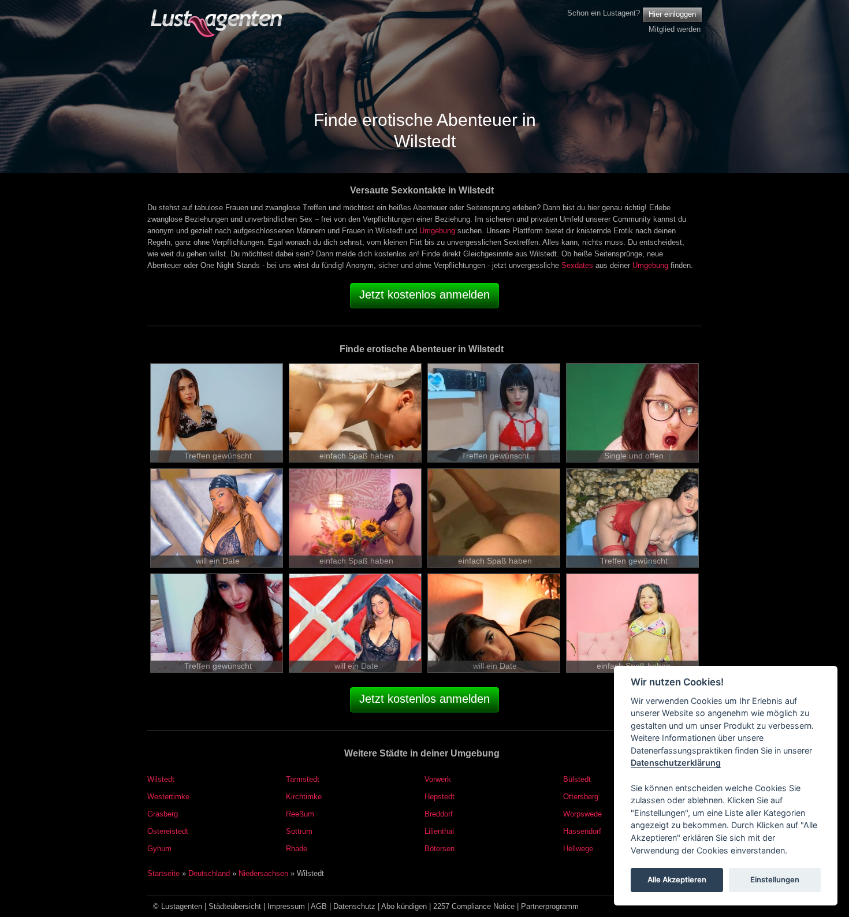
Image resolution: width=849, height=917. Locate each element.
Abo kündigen (404, 906)
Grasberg (162, 814)
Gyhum (159, 848)
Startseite (163, 873)
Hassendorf (582, 831)
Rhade (296, 848)
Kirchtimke (304, 796)
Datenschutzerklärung (676, 763)
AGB (319, 906)
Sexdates (577, 265)
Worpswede (582, 814)
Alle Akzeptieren (676, 880)
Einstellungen (774, 880)
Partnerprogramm (550, 906)
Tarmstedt (302, 779)
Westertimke (168, 796)
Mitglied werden (675, 29)
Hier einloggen (672, 14)
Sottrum (299, 831)
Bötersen (440, 848)
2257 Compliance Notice (474, 906)
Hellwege (578, 848)
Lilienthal (439, 831)
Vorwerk (438, 779)
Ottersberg (580, 796)
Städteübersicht (234, 906)
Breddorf (439, 814)
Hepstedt (440, 796)
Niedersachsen (263, 873)
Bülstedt (577, 779)
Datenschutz (354, 906)
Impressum (286, 906)
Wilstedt (160, 779)
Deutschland (209, 873)
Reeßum (300, 814)
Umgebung (437, 230)
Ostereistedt (167, 831)
